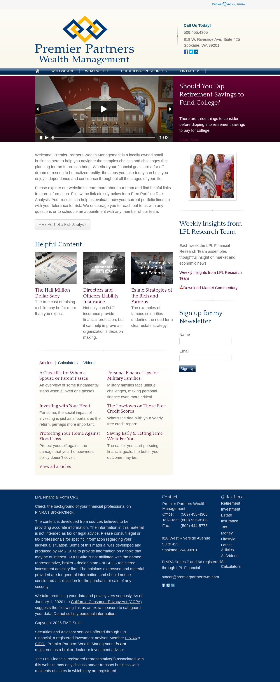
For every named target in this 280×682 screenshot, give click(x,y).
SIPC (40, 644)
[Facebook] (163, 586)
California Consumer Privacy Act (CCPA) (106, 602)
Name (184, 334)
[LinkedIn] (173, 586)
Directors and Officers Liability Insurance (100, 296)
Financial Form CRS (60, 497)
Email (184, 351)
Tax (224, 527)
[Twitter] (168, 586)
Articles (45, 363)
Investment (230, 509)
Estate (226, 515)
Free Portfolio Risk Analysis (62, 224)
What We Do (96, 71)
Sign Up (187, 369)
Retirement (230, 503)
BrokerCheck (62, 512)
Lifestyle (228, 539)
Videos (89, 363)
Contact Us (189, 71)
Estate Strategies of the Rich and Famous (151, 296)
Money (227, 533)
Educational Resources (143, 71)
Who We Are (63, 71)
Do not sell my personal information (84, 613)
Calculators (68, 363)
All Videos (229, 556)
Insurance (229, 521)
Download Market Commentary (210, 288)
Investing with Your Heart (65, 406)
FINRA (131, 638)
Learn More (189, 139)
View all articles (55, 466)
